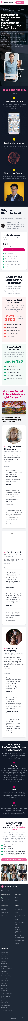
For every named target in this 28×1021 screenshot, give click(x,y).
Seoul (23, 9)
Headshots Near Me (12, 9)
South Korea (18, 9)
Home (6, 9)
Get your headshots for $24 (13, 859)
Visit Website (7, 461)
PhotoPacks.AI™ (15, 1017)
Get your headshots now (14, 250)
